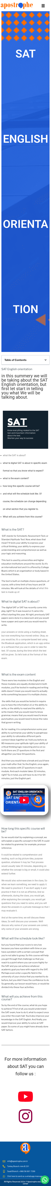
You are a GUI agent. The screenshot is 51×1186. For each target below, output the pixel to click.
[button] (43, 6)
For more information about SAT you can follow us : (25, 1066)
